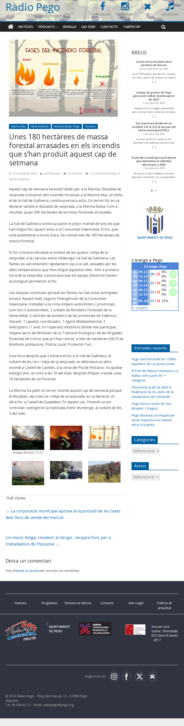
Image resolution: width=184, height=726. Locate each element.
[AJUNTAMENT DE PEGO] (47, 626)
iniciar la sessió (27, 570)
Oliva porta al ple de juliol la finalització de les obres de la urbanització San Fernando (152, 392)
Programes (49, 603)
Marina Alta (18, 126)
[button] (152, 191)
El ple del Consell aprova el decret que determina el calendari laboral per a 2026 (153, 161)
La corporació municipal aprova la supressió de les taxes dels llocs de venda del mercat (63, 514)
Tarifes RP (131, 26)
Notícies (25, 26)
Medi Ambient (40, 126)
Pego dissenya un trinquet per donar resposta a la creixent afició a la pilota (153, 420)
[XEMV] (95, 626)
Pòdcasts (46, 26)
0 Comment (75, 174)
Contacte (109, 26)
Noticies (20, 603)
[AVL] (135, 626)
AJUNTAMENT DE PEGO (155, 237)
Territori (90, 126)
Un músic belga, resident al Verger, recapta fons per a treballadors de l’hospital (58, 541)
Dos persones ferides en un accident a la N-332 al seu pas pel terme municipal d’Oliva (153, 127)
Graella (69, 26)
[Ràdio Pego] (11, 26)
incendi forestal (106, 174)
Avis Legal (136, 603)
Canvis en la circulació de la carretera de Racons (154, 63)
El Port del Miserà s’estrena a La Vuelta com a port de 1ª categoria (154, 375)
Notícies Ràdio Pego (67, 126)
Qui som (88, 26)
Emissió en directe (78, 603)
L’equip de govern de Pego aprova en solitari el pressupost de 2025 (154, 96)
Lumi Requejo (51, 174)
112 (92, 174)
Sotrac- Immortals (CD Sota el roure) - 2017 (164, 635)
